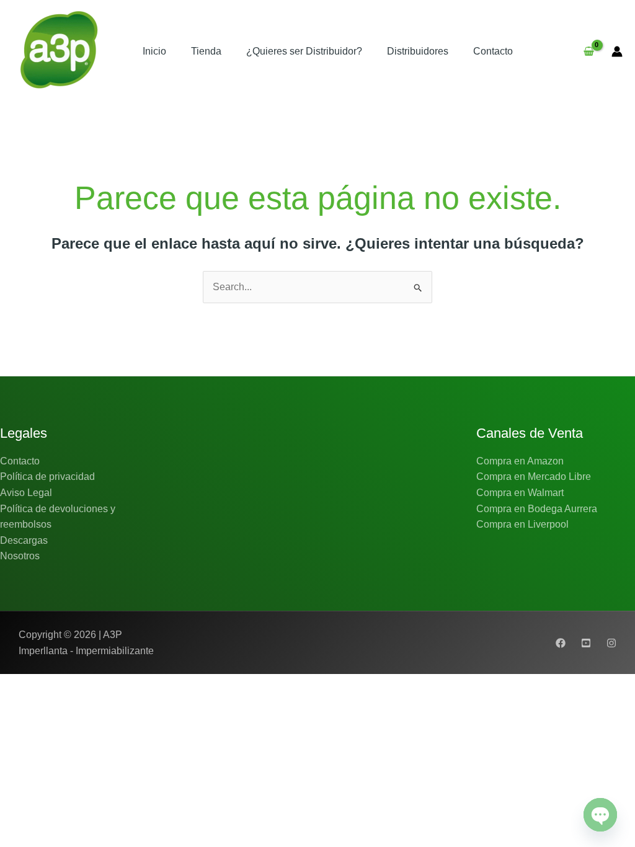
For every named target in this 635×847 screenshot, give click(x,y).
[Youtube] (586, 643)
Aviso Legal (26, 492)
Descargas (24, 540)
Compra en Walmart (520, 492)
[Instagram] (611, 643)
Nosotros (20, 556)
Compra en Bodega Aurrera (536, 508)
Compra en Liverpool (522, 524)
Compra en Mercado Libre (533, 476)
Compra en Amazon (520, 461)
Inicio (154, 51)
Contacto (493, 51)
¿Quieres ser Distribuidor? (304, 51)
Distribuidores (417, 51)
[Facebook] (561, 643)
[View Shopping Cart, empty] (588, 51)
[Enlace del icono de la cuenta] (617, 51)
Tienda (206, 51)
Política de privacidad (47, 476)
